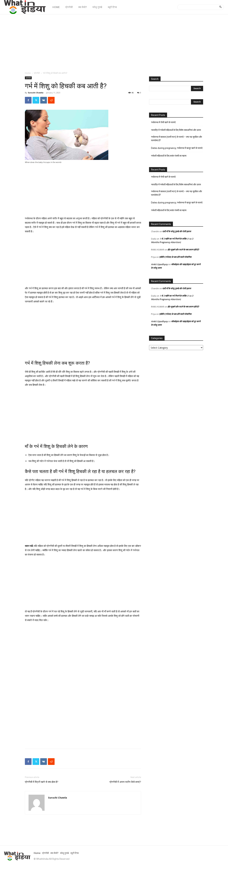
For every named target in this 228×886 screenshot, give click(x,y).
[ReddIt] (51, 100)
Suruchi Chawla (35, 92)
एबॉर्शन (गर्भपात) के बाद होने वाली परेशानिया (175, 256)
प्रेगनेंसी (37, 73)
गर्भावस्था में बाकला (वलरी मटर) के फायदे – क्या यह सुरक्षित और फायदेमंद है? (176, 138)
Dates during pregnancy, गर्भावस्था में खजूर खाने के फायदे (176, 148)
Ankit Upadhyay (159, 264)
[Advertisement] (114, 41)
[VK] (43, 100)
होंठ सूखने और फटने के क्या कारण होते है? (183, 249)
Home (28, 73)
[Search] (220, 7)
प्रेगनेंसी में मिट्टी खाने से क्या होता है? (41, 781)
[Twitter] (36, 100)
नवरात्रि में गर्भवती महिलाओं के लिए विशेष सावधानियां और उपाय (176, 130)
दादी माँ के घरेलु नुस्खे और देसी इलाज (176, 231)
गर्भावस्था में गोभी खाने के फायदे (163, 122)
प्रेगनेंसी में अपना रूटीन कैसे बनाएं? (125, 781)
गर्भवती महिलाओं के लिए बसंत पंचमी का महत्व (168, 155)
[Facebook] (28, 100)
